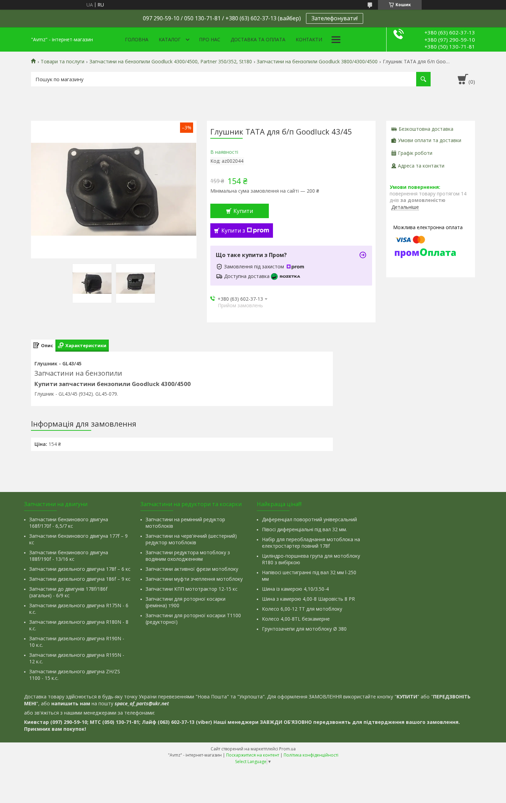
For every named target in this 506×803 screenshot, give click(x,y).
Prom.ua (287, 749)
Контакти (309, 39)
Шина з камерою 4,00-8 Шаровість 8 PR (308, 599)
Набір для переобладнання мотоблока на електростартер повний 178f (311, 542)
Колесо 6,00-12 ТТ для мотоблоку (302, 609)
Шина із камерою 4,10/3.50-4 (295, 589)
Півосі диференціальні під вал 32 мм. (304, 529)
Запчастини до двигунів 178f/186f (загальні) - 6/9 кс (68, 592)
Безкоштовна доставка (426, 129)
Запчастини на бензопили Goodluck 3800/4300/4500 (317, 61)
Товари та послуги (62, 61)
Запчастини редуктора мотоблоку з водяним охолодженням (188, 555)
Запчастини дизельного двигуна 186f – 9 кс (79, 579)
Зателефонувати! (335, 18)
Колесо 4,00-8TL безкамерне (296, 618)
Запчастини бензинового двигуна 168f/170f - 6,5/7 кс (68, 522)
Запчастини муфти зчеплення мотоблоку (194, 579)
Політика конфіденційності (311, 755)
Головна (136, 39)
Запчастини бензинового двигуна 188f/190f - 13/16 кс (68, 555)
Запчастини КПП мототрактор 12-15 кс (192, 589)
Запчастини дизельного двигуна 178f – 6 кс (79, 569)
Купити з (233, 230)
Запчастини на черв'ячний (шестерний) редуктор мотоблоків (191, 539)
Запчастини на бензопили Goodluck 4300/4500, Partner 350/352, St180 (170, 61)
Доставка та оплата (258, 39)
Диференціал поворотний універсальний (309, 519)
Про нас (209, 39)
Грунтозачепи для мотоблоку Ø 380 (304, 628)
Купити (243, 211)
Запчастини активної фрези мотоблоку (192, 569)
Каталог (170, 39)
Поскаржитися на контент (252, 755)
